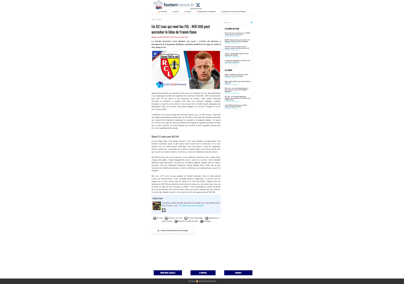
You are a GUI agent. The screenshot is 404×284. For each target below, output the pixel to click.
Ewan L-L (235, 78)
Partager (207, 221)
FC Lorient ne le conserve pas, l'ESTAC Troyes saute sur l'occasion (237, 33)
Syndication (201, 281)
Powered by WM (210, 281)
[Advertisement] (186, 249)
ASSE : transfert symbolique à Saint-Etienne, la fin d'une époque (237, 75)
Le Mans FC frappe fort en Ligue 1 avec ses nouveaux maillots (237, 61)
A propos (203, 272)
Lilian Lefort (235, 36)
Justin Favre (184, 37)
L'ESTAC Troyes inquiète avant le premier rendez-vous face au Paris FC (237, 47)
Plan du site (192, 281)
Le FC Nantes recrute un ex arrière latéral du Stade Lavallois (236, 105)
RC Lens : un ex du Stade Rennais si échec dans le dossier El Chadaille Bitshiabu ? (237, 89)
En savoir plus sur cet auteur (192, 206)
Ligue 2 (188, 11)
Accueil (154, 19)
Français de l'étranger (207, 11)
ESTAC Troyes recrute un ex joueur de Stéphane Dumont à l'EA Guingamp (237, 40)
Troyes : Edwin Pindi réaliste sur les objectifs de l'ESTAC (236, 54)
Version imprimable (195, 218)
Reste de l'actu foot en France (234, 11)
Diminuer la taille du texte (188, 221)
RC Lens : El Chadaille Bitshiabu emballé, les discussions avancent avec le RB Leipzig (238, 98)
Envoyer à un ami (175, 218)
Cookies (238, 272)
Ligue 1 (176, 11)
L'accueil (163, 11)
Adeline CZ (235, 63)
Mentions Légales (167, 272)
